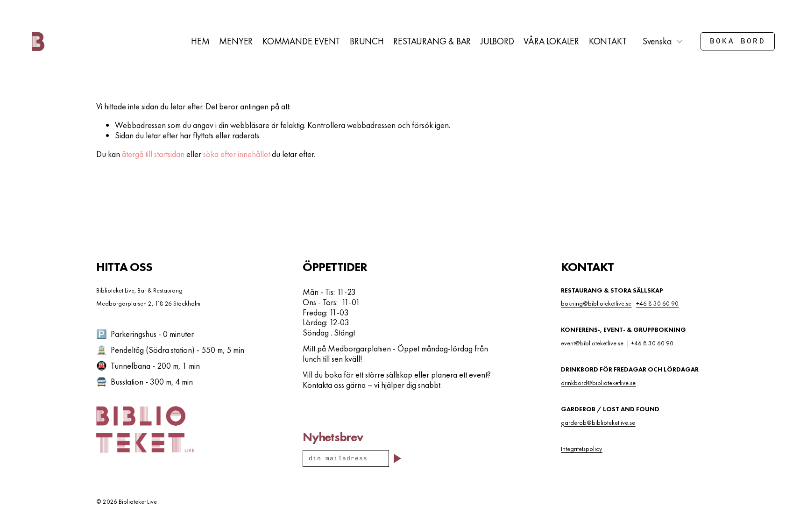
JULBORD (497, 41)
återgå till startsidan (153, 154)
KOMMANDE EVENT (301, 41)
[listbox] (663, 41)
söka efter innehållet (236, 154)
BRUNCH (367, 41)
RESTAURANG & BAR (432, 41)
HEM (200, 41)
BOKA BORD (737, 41)
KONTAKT (608, 41)
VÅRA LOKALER (551, 41)
